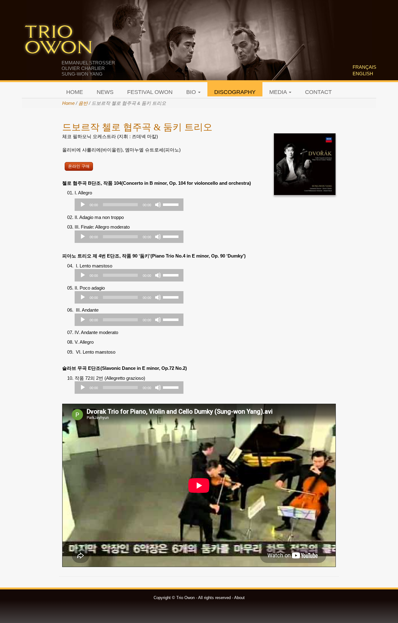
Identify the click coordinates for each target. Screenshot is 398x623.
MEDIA (278, 92)
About (239, 597)
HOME (74, 92)
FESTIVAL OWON (150, 92)
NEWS (105, 92)
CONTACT (318, 92)
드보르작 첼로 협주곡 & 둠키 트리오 (137, 127)
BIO (191, 92)
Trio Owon (58, 40)
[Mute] (158, 205)
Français (364, 67)
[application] (129, 204)
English (363, 73)
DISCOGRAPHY (235, 92)
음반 (83, 103)
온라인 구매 (79, 166)
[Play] (83, 205)
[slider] (171, 204)
